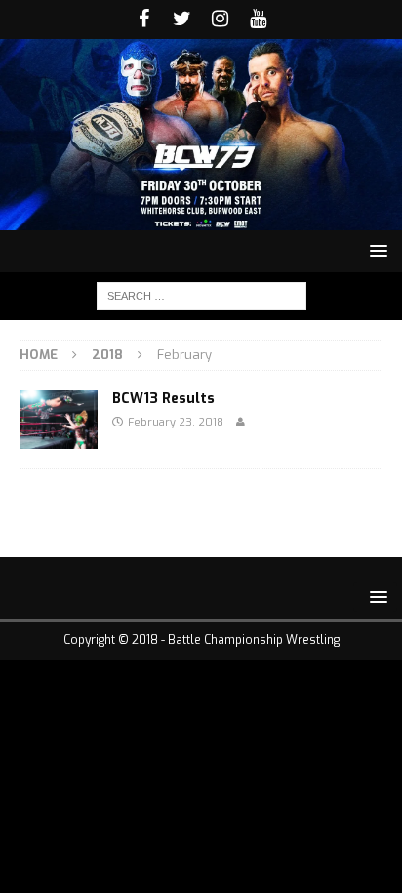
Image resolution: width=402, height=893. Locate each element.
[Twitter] (182, 19)
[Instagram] (220, 19)
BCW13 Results (163, 398)
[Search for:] (201, 295)
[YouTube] (258, 19)
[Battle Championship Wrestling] (201, 218)
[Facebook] (144, 19)
